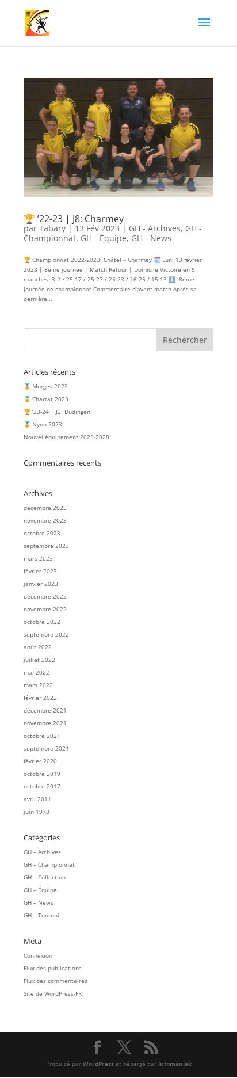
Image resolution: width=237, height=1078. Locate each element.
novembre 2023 (45, 520)
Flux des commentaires (55, 981)
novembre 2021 (45, 723)
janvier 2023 (41, 584)
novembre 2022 (45, 609)
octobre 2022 (42, 622)
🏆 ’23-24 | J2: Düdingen (57, 411)
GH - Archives (155, 228)
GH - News (151, 238)
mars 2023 (38, 558)
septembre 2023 (46, 546)
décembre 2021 (45, 710)
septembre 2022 (46, 634)
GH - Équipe (104, 238)
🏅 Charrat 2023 (46, 399)
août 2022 (38, 647)
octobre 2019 (42, 774)
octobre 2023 (42, 533)
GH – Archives (42, 852)
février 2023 (40, 571)
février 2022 (40, 698)
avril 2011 (37, 799)
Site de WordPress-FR (53, 993)
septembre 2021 (46, 748)
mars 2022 (38, 685)
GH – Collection (45, 877)
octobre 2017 (42, 786)
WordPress (98, 1064)
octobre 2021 (42, 736)
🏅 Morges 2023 (46, 386)
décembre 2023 (45, 508)
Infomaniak (175, 1064)
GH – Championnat (49, 864)
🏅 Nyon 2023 (43, 424)
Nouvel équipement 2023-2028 (66, 437)
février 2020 (40, 761)
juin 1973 (36, 811)
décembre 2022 (45, 596)
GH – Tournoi (41, 915)
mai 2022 (36, 672)
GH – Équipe (40, 890)
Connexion (38, 955)
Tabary (52, 228)
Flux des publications (53, 968)
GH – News (38, 902)
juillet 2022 (39, 660)
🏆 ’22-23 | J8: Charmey (74, 218)
